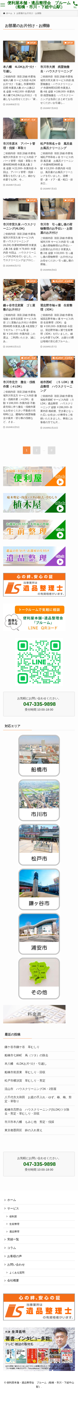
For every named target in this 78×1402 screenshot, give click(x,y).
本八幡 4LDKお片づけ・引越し (26, 1063)
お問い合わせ (16, 1264)
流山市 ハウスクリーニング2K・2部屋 (30, 1089)
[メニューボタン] (3, 5)
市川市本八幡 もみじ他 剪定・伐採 (29, 1121)
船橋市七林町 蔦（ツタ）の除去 (26, 1055)
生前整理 (14, 1224)
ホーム (11, 1200)
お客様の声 (14, 1256)
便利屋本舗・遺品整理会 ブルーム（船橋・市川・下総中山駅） (39, 5)
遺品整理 (14, 1231)
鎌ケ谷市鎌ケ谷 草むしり (22, 1047)
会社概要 (13, 1280)
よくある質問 (16, 1272)
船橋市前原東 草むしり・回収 (25, 1072)
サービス (13, 1208)
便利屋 (13, 1216)
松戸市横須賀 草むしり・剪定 (25, 1080)
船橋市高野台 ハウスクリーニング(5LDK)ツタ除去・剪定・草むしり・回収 (37, 1111)
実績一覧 (13, 1239)
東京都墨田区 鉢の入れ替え (23, 1130)
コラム (11, 1247)
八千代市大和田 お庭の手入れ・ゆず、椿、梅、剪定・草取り (38, 1099)
